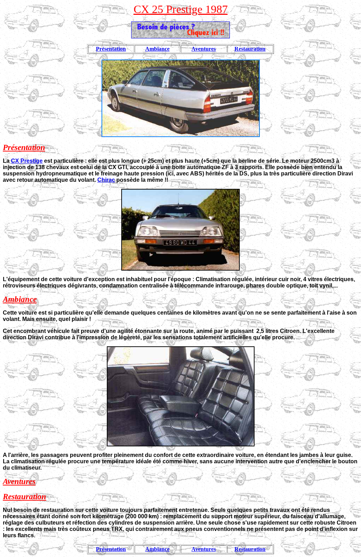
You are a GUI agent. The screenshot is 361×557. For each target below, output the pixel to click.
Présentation (111, 49)
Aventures (203, 49)
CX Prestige (27, 161)
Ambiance (157, 49)
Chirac (106, 180)
